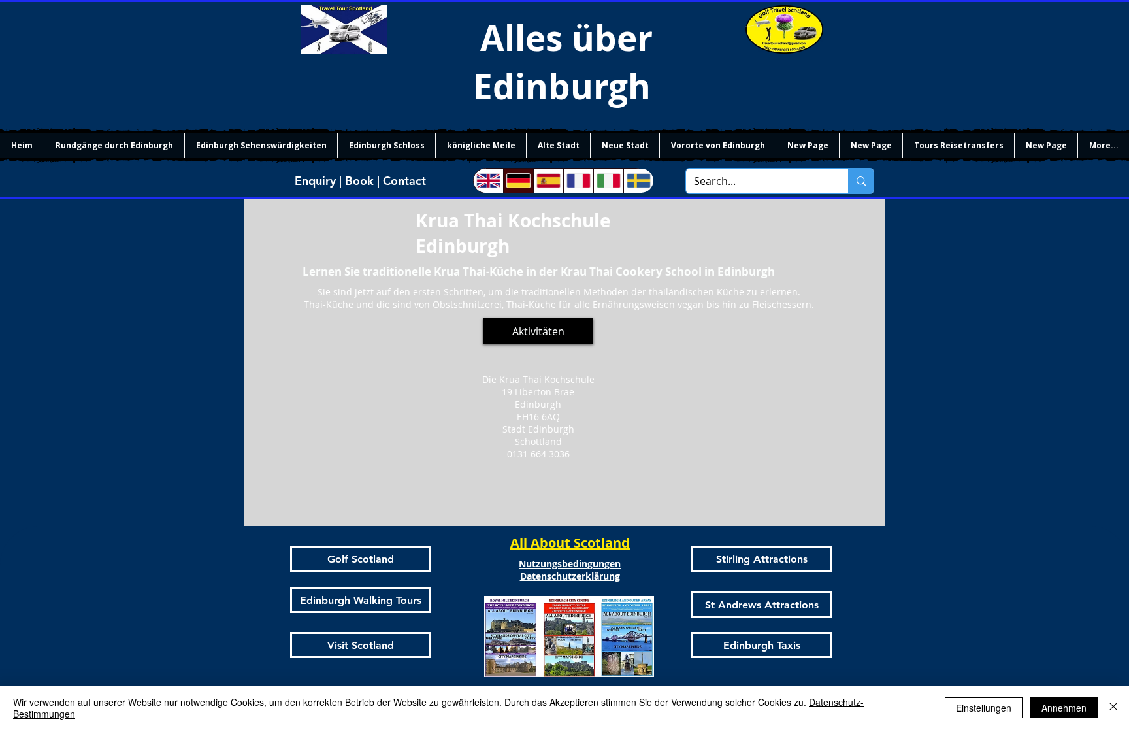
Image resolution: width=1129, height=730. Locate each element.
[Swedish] (638, 181)
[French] (578, 181)
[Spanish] (548, 181)
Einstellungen (983, 707)
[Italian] (608, 181)
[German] (518, 181)
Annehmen (1064, 707)
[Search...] (861, 181)
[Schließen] (1113, 708)
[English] (488, 181)
